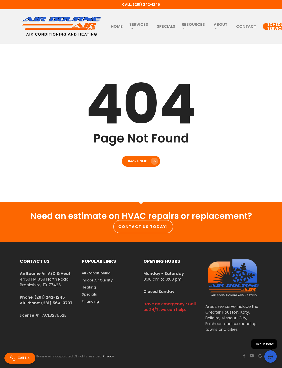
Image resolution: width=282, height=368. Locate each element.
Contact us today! (143, 226)
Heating (89, 287)
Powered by (28, 362)
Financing (90, 301)
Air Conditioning (96, 273)
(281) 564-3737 (56, 303)
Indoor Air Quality (97, 280)
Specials (89, 294)
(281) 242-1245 (49, 297)
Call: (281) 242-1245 (141, 4)
